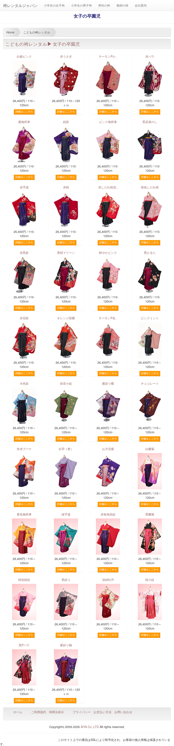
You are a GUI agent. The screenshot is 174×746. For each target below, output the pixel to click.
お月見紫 (108, 449)
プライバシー (82, 712)
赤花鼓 (24, 318)
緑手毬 (66, 514)
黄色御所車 (24, 514)
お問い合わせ (123, 712)
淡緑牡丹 (108, 579)
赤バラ (149, 56)
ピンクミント (150, 318)
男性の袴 (104, 5)
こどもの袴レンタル (26, 44)
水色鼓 (24, 383)
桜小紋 (149, 579)
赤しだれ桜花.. (108, 187)
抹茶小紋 (66, 383)
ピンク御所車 (108, 122)
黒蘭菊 (149, 514)
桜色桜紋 (24, 579)
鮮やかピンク (108, 252)
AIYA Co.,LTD (90, 727)
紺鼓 (66, 122)
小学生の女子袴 (54, 5)
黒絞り (66, 579)
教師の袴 (122, 5)
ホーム (17, 712)
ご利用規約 (38, 712)
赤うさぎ (66, 56)
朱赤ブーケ (24, 449)
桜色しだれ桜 (150, 187)
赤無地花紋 (108, 514)
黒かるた (150, 252)
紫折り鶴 (66, 645)
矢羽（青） (66, 449)
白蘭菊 (149, 449)
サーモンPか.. (108, 56)
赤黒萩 (24, 252)
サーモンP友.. (108, 318)
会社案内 (141, 5)
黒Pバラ (24, 645)
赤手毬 (24, 187)
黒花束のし (149, 122)
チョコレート (150, 383)
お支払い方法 (102, 712)
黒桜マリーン (66, 252)
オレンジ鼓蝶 (66, 318)
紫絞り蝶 (108, 383)
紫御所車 (24, 122)
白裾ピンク (24, 56)
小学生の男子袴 (81, 5)
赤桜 (66, 187)
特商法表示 (56, 712)
